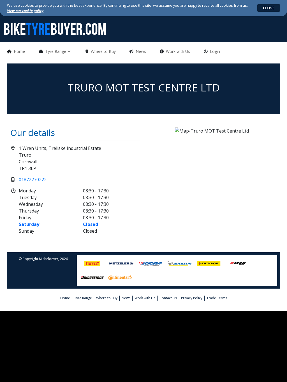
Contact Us (168, 298)
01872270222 (33, 179)
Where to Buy (103, 51)
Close (268, 7)
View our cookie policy (25, 10)
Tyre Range (56, 51)
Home (19, 51)
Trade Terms (217, 298)
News (141, 51)
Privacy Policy (191, 298)
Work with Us (178, 51)
